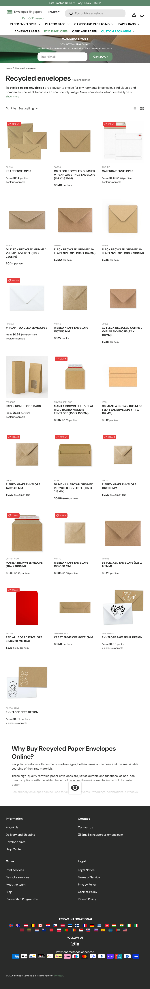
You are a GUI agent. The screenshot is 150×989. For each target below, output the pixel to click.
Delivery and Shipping (20, 835)
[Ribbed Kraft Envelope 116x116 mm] (123, 455)
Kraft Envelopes (18, 171)
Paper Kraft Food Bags (23, 406)
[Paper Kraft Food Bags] (27, 377)
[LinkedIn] (77, 944)
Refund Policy (87, 899)
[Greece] (99, 925)
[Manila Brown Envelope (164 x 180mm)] (27, 533)
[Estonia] (70, 925)
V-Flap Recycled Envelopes (26, 328)
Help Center (14, 849)
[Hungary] (114, 925)
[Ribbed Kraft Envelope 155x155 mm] (75, 298)
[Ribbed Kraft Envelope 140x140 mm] (27, 455)
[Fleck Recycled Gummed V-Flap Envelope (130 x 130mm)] (123, 220)
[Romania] (74, 930)
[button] (142, 15)
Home (9, 68)
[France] (85, 925)
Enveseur (58, 975)
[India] (121, 925)
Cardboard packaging (92, 24)
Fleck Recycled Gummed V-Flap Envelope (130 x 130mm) (123, 251)
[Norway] (51, 930)
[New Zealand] (44, 930)
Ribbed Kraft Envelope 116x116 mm (119, 486)
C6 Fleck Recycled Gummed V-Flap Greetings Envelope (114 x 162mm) (74, 174)
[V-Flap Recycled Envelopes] (27, 298)
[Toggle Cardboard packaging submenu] (112, 24)
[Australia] (18, 925)
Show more (12, 96)
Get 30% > (100, 57)
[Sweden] (110, 930)
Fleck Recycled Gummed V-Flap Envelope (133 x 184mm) (74, 251)
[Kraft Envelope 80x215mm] (75, 608)
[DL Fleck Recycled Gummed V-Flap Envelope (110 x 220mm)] (27, 220)
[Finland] (77, 925)
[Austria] (26, 925)
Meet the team (15, 884)
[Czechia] (55, 925)
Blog (9, 892)
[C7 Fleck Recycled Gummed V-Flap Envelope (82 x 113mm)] (123, 298)
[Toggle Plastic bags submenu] (68, 24)
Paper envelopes (23, 24)
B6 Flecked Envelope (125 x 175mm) (122, 564)
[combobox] (95, 13)
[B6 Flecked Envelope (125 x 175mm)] (123, 533)
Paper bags (127, 24)
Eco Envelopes (56, 31)
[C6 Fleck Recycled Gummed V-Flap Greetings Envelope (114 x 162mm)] (75, 142)
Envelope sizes (15, 842)
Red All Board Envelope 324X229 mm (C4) (24, 639)
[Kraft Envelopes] (27, 142)
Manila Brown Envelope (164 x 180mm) (24, 564)
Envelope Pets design (22, 712)
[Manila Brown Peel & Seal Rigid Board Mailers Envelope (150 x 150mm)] (75, 377)
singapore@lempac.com (106, 835)
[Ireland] (129, 925)
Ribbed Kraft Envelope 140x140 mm (23, 486)
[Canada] (40, 925)
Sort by (11, 108)
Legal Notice (86, 870)
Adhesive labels (27, 31)
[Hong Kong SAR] (107, 925)
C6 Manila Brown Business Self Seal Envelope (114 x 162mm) (122, 409)
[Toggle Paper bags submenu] (138, 24)
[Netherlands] (37, 930)
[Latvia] (22, 930)
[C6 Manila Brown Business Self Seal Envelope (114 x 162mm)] (123, 377)
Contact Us (85, 827)
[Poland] (59, 930)
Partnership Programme (22, 899)
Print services (15, 870)
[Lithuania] (29, 930)
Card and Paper (84, 31)
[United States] (125, 930)
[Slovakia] (88, 930)
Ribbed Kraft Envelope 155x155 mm (71, 329)
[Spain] (103, 930)
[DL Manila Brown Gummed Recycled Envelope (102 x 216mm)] (75, 455)
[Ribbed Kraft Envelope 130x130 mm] (75, 533)
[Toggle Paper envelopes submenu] (39, 24)
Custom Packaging (116, 31)
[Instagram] (73, 944)
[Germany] (92, 925)
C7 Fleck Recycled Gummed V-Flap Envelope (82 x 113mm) (122, 331)
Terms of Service (89, 877)
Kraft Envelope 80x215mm (73, 637)
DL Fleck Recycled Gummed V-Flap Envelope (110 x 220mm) (26, 253)
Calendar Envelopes (117, 171)
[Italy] (136, 925)
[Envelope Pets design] (27, 683)
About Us (12, 827)
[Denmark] (62, 925)
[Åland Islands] (11, 925)
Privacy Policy (87, 884)
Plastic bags (55, 24)
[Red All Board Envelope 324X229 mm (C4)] (27, 608)
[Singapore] (81, 930)
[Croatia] (48, 925)
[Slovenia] (96, 930)
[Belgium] (33, 925)
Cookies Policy (87, 892)
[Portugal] (66, 930)
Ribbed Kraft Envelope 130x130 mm (71, 564)
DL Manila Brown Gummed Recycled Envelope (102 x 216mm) (73, 488)
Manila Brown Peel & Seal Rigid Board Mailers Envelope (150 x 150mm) (73, 409)
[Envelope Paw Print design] (123, 608)
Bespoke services (17, 877)
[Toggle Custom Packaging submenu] (134, 31)
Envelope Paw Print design (122, 637)
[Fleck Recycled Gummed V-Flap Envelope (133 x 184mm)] (75, 220)
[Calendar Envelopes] (123, 142)
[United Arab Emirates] (118, 930)
